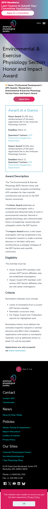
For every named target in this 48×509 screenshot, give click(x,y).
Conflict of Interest (11, 435)
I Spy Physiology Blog (13, 460)
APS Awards (11, 88)
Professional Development (28, 85)
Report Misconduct (11, 431)
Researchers (25, 88)
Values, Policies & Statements (16, 427)
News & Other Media (12, 415)
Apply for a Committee (18, 13)
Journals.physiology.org (13, 456)
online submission (16, 350)
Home (11, 85)
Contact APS (8, 398)
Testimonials (8, 402)
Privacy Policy (9, 439)
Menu (39, 23)
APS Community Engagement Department (20, 138)
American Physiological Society (17, 452)
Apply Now (24, 99)
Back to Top (27, 369)
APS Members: (10, 2)
